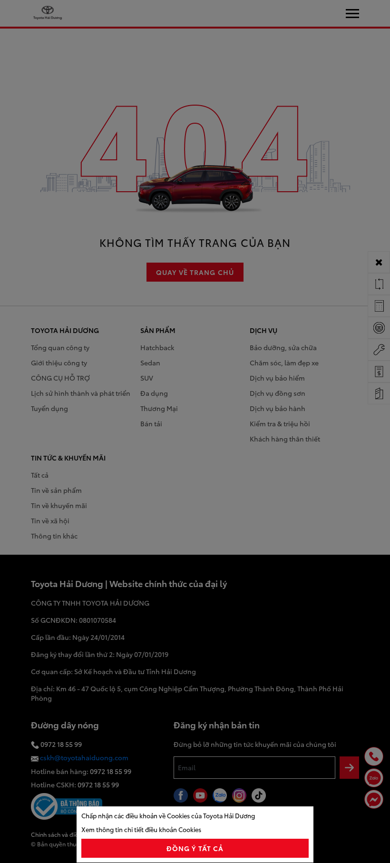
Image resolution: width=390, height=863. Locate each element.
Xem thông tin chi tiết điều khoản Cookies (141, 829)
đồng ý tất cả (195, 848)
